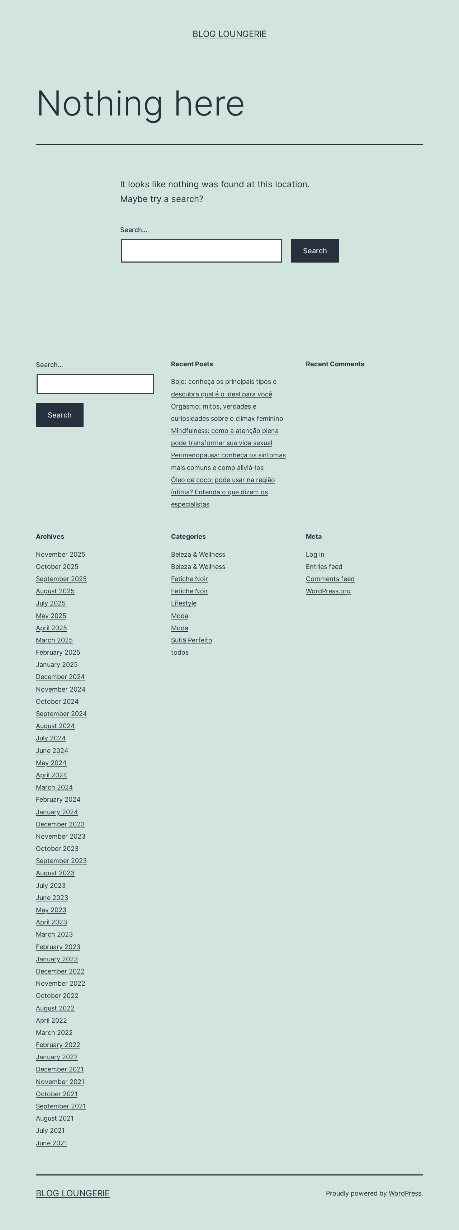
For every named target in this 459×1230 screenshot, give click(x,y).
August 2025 (55, 591)
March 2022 (54, 1032)
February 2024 (58, 799)
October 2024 (57, 701)
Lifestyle (184, 603)
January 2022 (57, 1057)
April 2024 (51, 775)
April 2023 (51, 922)
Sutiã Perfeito (191, 640)
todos (180, 652)
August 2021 (55, 1118)
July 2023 (51, 885)
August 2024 (55, 726)
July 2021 (50, 1130)
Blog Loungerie (229, 34)
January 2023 (57, 959)
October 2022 (57, 995)
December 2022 (60, 971)
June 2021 (51, 1143)
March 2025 (54, 640)
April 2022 (51, 1020)
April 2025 (51, 628)
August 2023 (55, 873)
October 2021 (56, 1094)
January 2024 (57, 812)
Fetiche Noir (189, 579)
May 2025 (51, 615)
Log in (315, 554)
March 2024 (54, 787)
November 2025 (60, 554)
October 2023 (57, 848)
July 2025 (51, 603)
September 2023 (61, 860)
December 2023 (60, 824)
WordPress (405, 1193)
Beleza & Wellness (198, 554)
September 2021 (61, 1106)
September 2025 (61, 579)
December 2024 (60, 676)
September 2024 (61, 713)
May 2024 (51, 763)
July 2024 (51, 738)
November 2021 (60, 1081)
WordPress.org (328, 591)
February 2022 (58, 1044)
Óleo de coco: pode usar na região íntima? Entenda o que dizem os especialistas (223, 492)
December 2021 (60, 1069)
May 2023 (51, 910)
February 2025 (58, 652)
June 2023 (52, 897)
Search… (133, 230)
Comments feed (330, 579)
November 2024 (61, 689)
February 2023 (58, 947)
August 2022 (55, 1008)
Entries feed (324, 566)
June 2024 (52, 750)
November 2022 (60, 983)
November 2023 (60, 836)
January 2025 (57, 664)
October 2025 (57, 566)
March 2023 (54, 934)
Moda (179, 615)
